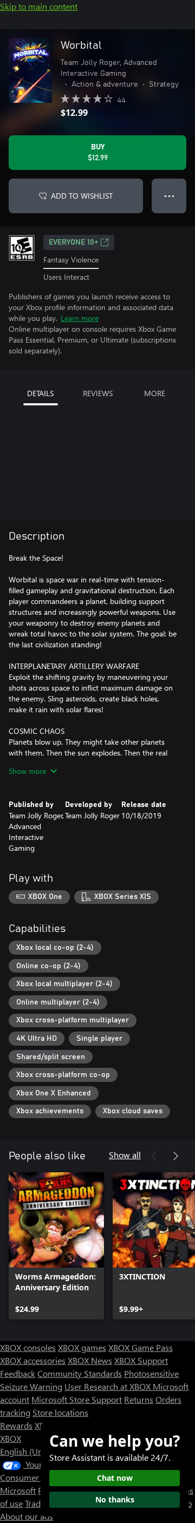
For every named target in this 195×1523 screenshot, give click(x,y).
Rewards (16, 1425)
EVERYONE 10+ (73, 242)
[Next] (175, 1156)
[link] (56, 1246)
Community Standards (79, 1373)
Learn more (80, 318)
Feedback (17, 1373)
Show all (125, 1154)
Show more (27, 771)
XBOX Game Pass (140, 1347)
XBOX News (90, 1360)
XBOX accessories (33, 1360)
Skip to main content (38, 6)
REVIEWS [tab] (98, 393)
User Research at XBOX (108, 1386)
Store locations (60, 1412)
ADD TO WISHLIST (82, 196)
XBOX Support (141, 1360)
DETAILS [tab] (40, 393)
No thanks (114, 1499)
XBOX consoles (28, 1347)
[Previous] (154, 1156)
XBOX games (82, 1347)
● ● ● (169, 196)
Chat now (115, 1478)
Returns (138, 1399)
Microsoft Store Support (76, 1399)
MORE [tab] (154, 393)
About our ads (26, 1516)
